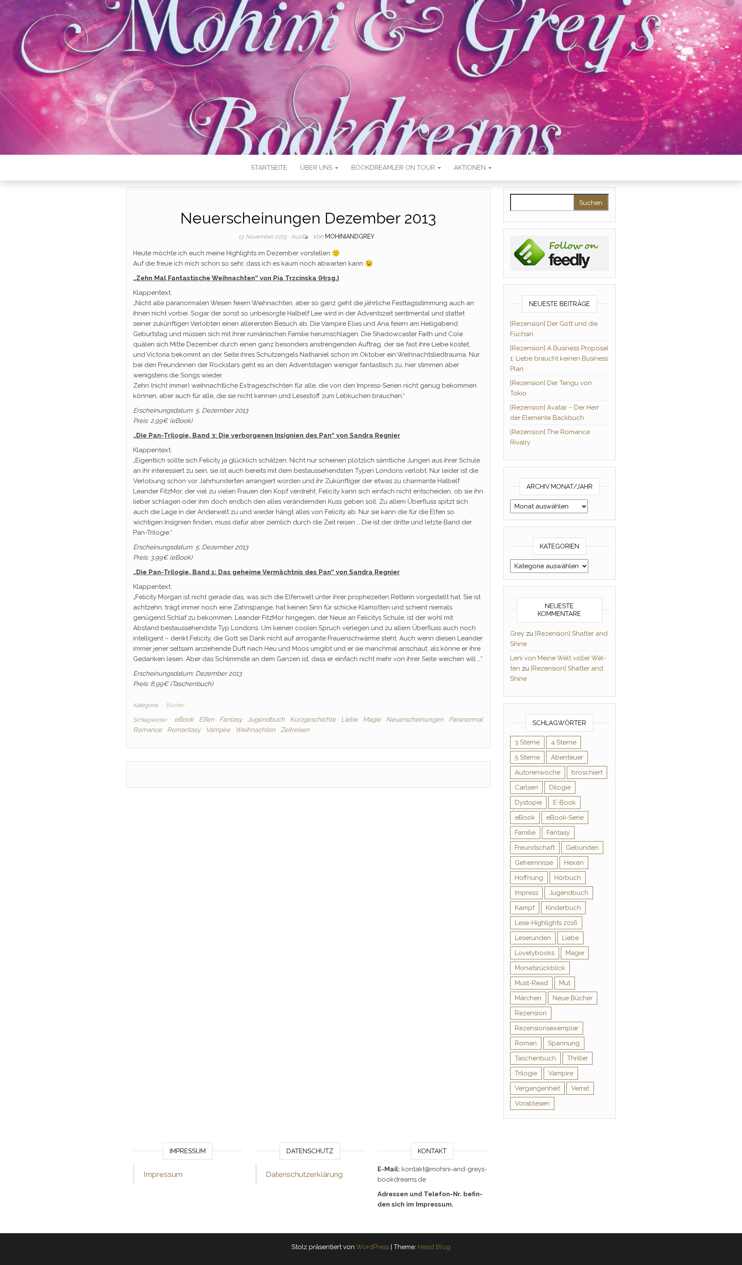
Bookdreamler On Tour (394, 168)
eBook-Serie (565, 817)
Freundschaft (535, 848)
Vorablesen (532, 1103)
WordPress (372, 1247)
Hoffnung (529, 878)
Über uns (317, 168)
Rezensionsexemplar (546, 1028)
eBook (184, 719)
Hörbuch (567, 878)
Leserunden (533, 938)
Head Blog (434, 1247)
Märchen (528, 998)
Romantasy (184, 730)
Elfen (206, 719)
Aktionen (470, 168)
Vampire (218, 730)
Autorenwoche (537, 772)
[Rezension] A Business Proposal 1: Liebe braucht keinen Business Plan (559, 358)
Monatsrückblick (540, 968)
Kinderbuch (563, 908)
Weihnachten (255, 730)
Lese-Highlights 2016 (546, 923)
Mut (564, 983)
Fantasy (230, 719)
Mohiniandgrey (349, 236)
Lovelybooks (534, 953)
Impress (526, 893)
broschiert (587, 772)
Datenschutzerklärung (304, 1174)
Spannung (564, 1043)
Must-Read (531, 983)
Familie (525, 832)
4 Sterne (563, 742)
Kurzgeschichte (313, 719)
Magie (372, 719)
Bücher (175, 705)
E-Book (564, 802)
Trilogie (526, 1073)
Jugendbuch (266, 719)
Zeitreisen (295, 730)
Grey (517, 633)
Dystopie (528, 802)
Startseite (269, 168)
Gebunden (582, 848)
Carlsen (526, 787)
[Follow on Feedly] (559, 253)
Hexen (574, 863)
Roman (526, 1043)
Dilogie (560, 787)
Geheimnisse (534, 863)
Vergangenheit (537, 1088)
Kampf (525, 908)
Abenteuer (567, 757)
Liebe (349, 719)
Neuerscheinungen (415, 719)
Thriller (577, 1058)
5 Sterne (527, 757)
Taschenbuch (535, 1058)
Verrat (580, 1088)
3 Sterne (527, 742)
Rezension (531, 1013)
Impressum (162, 1174)
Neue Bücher (573, 998)
